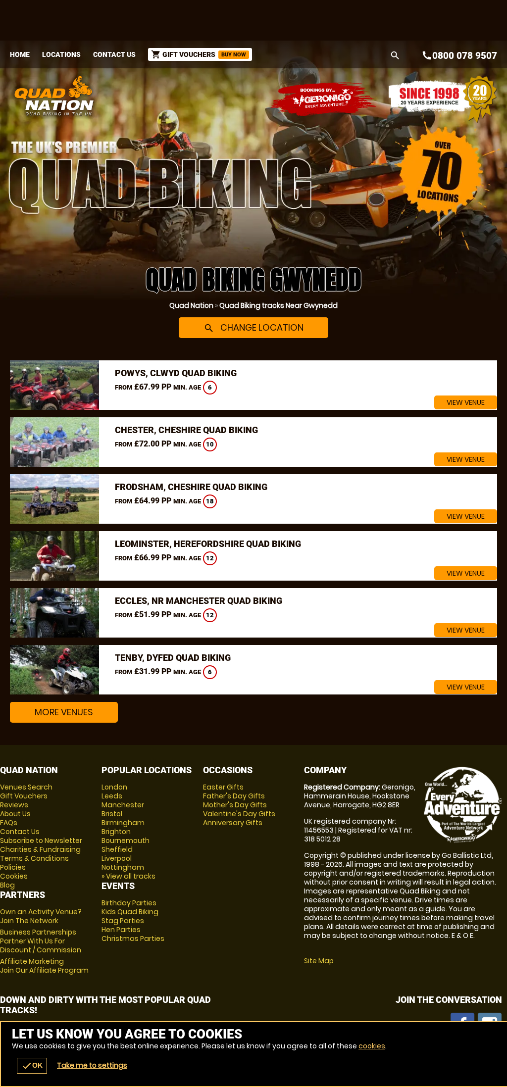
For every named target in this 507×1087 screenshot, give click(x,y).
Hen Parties (121, 930)
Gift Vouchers (24, 796)
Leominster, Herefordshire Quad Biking (208, 544)
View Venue (466, 402)
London (114, 787)
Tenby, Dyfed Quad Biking (173, 657)
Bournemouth (125, 840)
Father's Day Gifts (234, 796)
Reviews (14, 805)
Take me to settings (92, 1065)
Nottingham (122, 867)
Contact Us (114, 54)
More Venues (64, 712)
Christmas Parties (132, 938)
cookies (371, 1046)
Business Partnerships (40, 941)
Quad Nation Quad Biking (168, 95)
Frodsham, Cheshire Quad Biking (191, 487)
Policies (13, 867)
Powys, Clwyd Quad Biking (176, 373)
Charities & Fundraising (40, 849)
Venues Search (26, 787)
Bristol (111, 814)
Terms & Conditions (34, 858)
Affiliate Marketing (44, 965)
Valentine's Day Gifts (239, 814)
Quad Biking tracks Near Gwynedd (278, 305)
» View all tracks (128, 876)
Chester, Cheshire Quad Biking (186, 430)
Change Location (253, 327)
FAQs (8, 823)
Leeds (111, 796)
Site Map (319, 961)
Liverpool (116, 858)
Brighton (116, 832)
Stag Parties (122, 921)
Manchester (122, 805)
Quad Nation (191, 305)
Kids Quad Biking (129, 912)
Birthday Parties (128, 903)
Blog (7, 885)
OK (32, 1065)
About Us (15, 814)
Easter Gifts (223, 787)
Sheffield (117, 849)
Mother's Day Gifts (235, 805)
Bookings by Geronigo (323, 99)
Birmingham (123, 823)
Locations (61, 54)
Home (20, 54)
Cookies (14, 876)
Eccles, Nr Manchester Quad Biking (198, 600)
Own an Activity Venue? (41, 916)
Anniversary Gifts (232, 823)
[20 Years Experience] (442, 99)
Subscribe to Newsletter (41, 840)
